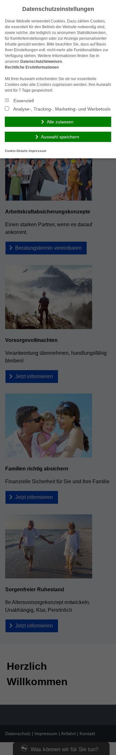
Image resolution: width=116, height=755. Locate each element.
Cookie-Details (16, 151)
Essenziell (23, 100)
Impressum (37, 151)
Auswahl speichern (60, 136)
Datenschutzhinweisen (41, 61)
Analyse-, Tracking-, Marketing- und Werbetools (61, 109)
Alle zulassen (60, 121)
